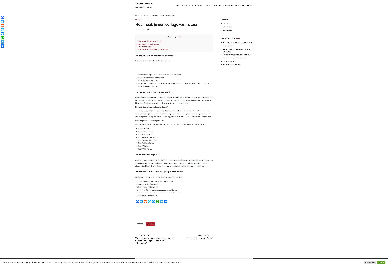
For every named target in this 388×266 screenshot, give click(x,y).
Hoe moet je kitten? (229, 61)
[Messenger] (2, 34)
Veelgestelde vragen (195, 5)
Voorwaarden (227, 30)
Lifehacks (207, 5)
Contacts (249, 5)
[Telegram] (2, 42)
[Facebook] (2, 18)
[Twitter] (2, 22)
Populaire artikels (217, 5)
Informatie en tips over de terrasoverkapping (237, 42)
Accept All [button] (381, 262)
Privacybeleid (227, 27)
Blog (242, 5)
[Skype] (2, 30)
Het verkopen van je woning (232, 64)
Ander (237, 5)
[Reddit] (2, 26)
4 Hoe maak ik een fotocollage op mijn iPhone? (152, 49)
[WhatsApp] (2, 38)
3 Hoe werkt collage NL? (145, 47)
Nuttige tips (229, 5)
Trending (184, 5)
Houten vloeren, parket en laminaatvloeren (236, 55)
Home (177, 5)
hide (180, 37)
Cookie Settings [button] (370, 262)
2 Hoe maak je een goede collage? (148, 44)
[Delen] (2, 46)
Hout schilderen (228, 46)
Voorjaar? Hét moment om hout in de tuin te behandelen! (237, 50)
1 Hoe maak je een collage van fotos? (149, 41)
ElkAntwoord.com (143, 4)
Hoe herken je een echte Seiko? (198, 236)
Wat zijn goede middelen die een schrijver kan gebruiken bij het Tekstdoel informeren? (154, 239)
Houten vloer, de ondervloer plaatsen (234, 58)
